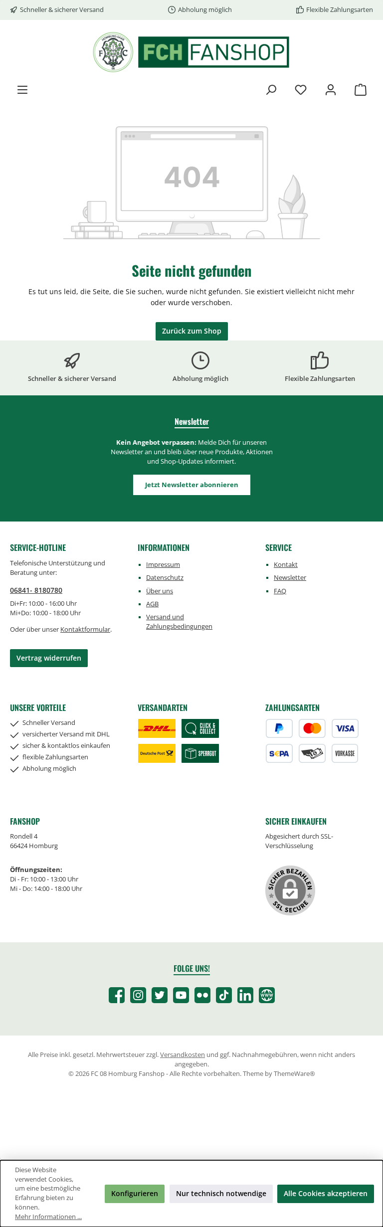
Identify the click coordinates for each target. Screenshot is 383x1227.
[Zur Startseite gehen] (191, 52)
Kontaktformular (85, 629)
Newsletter (290, 577)
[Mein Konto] (330, 89)
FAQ (280, 591)
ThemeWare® (294, 1073)
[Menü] (22, 89)
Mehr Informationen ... (48, 1217)
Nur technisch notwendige (221, 1193)
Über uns (159, 591)
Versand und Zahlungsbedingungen (179, 622)
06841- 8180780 (36, 590)
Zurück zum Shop (191, 331)
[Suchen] (270, 89)
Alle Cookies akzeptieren (326, 1193)
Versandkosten (182, 1055)
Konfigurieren (134, 1193)
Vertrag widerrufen (48, 658)
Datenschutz (165, 577)
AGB (152, 604)
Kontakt (286, 564)
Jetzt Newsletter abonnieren (191, 485)
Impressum (163, 564)
